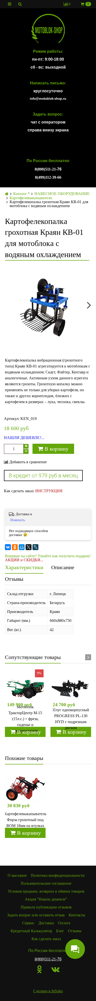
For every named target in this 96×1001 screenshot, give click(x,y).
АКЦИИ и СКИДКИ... (24, 560)
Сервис (28, 923)
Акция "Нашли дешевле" (46, 899)
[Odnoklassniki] (39, 969)
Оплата (64, 923)
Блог (60, 931)
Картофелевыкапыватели (31, 198)
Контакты (77, 915)
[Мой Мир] (22, 547)
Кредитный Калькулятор (31, 931)
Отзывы (14, 579)
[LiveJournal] (35, 547)
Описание (62, 567)
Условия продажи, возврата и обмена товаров (46, 891)
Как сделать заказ (46, 939)
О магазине (17, 875)
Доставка (46, 923)
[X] (29, 547)
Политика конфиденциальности (58, 875)
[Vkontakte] (55, 969)
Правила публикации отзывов (46, 907)
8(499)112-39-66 (48, 177)
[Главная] (7, 194)
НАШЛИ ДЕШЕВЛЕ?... (24, 438)
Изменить (17, 520)
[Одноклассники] (15, 547)
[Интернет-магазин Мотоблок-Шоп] (48, 29)
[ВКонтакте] (8, 547)
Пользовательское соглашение (46, 883)
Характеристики (24, 567)
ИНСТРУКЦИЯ (49, 491)
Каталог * (21, 194)
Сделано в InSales (48, 991)
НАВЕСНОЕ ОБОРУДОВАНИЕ (62, 194)
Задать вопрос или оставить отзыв (36, 915)
